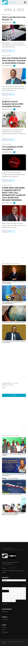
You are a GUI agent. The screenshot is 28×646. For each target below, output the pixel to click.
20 (3, 598)
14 (7, 595)
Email (3, 387)
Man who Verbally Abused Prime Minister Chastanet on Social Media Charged (14, 60)
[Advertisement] (14, 247)
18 (20, 595)
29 (10, 600)
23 (14, 598)
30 (14, 600)
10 (17, 593)
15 (10, 595)
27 (3, 600)
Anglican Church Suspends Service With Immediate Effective (12, 104)
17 (17, 595)
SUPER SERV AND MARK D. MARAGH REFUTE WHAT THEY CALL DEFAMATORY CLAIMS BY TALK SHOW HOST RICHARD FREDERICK (14, 194)
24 (17, 598)
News (3, 14)
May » (6, 604)
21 (7, 598)
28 (7, 600)
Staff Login (4, 627)
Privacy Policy (5, 619)
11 (20, 593)
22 (10, 598)
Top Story (7, 14)
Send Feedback (5, 632)
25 (20, 598)
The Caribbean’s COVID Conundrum (12, 148)
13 (3, 595)
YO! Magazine (5, 611)
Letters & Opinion (6, 144)
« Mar (3, 604)
